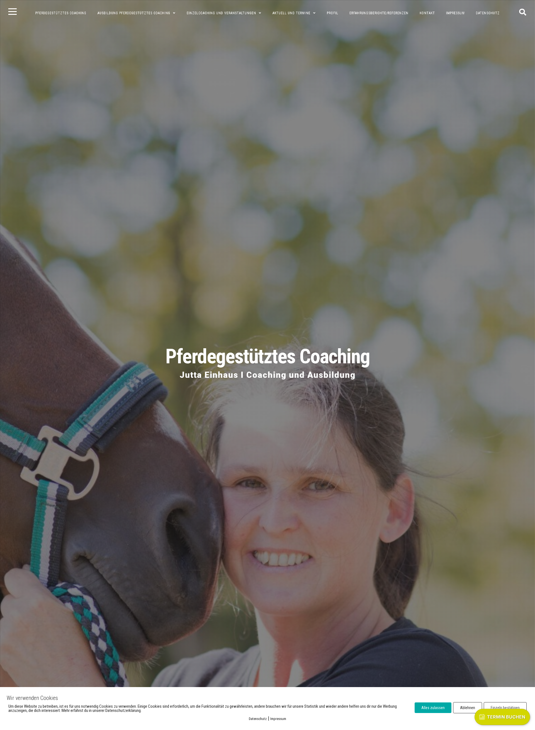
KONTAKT (427, 13)
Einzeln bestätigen (505, 707)
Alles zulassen (433, 707)
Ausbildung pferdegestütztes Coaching (134, 13)
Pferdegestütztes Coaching (268, 356)
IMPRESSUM (455, 13)
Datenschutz (258, 719)
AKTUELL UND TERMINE (291, 13)
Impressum (278, 719)
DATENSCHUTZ (488, 13)
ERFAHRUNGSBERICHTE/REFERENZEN (378, 13)
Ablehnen (467, 707)
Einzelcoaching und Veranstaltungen (221, 13)
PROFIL (332, 13)
